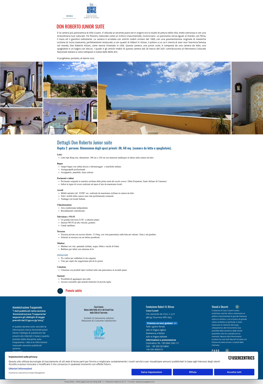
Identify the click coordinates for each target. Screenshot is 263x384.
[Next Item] (257, 98)
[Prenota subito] (60, 291)
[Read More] (237, 307)
